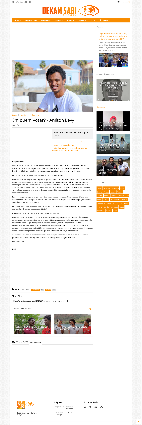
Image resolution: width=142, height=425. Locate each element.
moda (126, 203)
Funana (119, 192)
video (115, 211)
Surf (127, 196)
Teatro (99, 199)
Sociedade (59, 20)
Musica (70, 413)
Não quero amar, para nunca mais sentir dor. (70, 142)
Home (18, 20)
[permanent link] (18, 125)
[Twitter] (13, 2)
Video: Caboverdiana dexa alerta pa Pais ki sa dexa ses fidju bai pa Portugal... (113, 85)
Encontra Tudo (106, 20)
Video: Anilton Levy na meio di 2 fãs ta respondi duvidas (71, 328)
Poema (106, 196)
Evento (99, 192)
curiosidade (101, 203)
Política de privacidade (70, 408)
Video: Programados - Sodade (110, 171)
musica (99, 207)
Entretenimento (31, 20)
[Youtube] (26, 2)
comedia (124, 199)
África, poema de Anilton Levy (64, 145)
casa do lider (114, 199)
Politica (113, 196)
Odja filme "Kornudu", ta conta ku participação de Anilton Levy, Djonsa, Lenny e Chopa (70, 149)
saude (122, 207)
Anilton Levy (34, 115)
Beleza (99, 188)
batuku (106, 199)
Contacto (82, 20)
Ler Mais (113, 94)
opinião (23, 115)
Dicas (122, 188)
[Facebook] (30, 2)
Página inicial (59, 407)
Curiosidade (45, 20)
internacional (117, 203)
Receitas (121, 196)
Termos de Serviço (59, 414)
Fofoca (92, 20)
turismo (109, 211)
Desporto (70, 20)
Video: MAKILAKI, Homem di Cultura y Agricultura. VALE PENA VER (31, 328)
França (112, 192)
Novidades (101, 107)
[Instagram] (22, 2)
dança (109, 203)
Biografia (107, 188)
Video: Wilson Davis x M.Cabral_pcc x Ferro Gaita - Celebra (112, 147)
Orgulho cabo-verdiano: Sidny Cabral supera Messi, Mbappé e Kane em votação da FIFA (113, 36)
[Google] (17, 2)
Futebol (100, 196)
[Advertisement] (52, 41)
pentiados (114, 207)
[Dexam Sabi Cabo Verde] (71, 15)
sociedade (100, 211)
